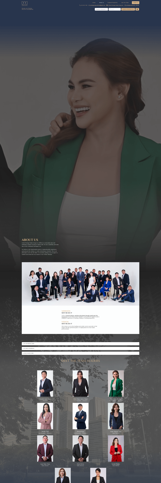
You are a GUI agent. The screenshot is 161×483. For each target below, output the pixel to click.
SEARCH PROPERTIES (129, 9)
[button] (80, 343)
